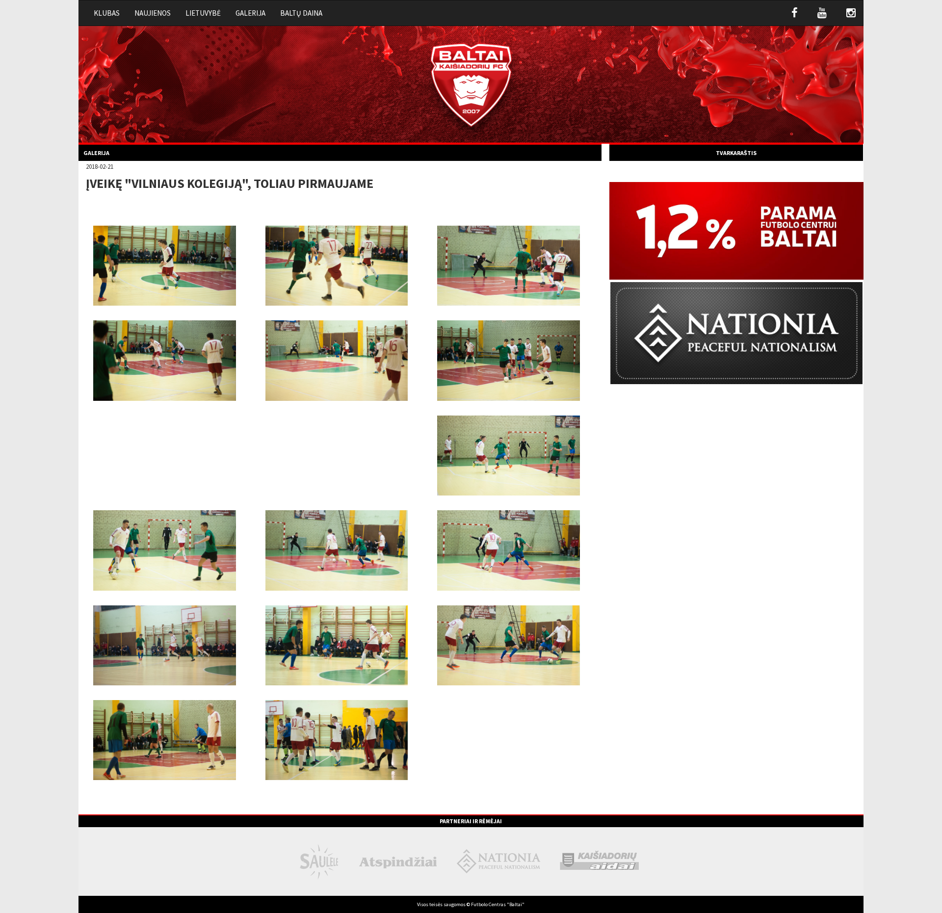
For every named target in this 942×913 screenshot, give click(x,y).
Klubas (107, 13)
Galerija (250, 13)
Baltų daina (301, 13)
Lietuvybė (203, 13)
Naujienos (152, 13)
